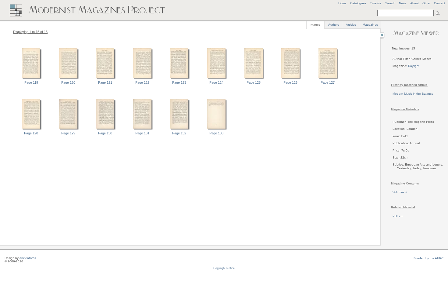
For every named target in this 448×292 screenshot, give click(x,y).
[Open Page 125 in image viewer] (254, 78)
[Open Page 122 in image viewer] (142, 78)
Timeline (376, 3)
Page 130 (105, 133)
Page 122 (142, 82)
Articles (351, 24)
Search (390, 3)
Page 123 (179, 82)
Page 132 (179, 133)
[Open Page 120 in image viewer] (68, 78)
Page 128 (31, 133)
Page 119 (31, 82)
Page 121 (105, 82)
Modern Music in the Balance (413, 93)
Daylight (413, 66)
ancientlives (28, 258)
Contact (439, 3)
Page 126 (290, 82)
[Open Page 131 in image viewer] (142, 129)
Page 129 (68, 133)
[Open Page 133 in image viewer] (216, 129)
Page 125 (254, 82)
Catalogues (358, 3)
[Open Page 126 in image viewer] (290, 78)
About (414, 3)
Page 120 (68, 82)
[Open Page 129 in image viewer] (68, 129)
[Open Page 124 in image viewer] (216, 78)
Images (315, 24)
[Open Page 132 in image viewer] (179, 129)
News (403, 3)
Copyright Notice (224, 268)
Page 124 (216, 82)
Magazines (370, 24)
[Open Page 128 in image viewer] (31, 129)
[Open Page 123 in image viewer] (179, 78)
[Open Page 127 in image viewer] (328, 78)
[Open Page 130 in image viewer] (105, 129)
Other (426, 3)
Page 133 (216, 133)
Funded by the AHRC (428, 258)
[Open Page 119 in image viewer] (31, 78)
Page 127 (328, 82)
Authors (333, 24)
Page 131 (142, 133)
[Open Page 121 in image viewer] (105, 78)
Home (342, 3)
